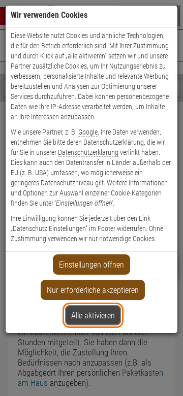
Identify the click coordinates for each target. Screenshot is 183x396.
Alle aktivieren (93, 315)
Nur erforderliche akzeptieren (93, 290)
